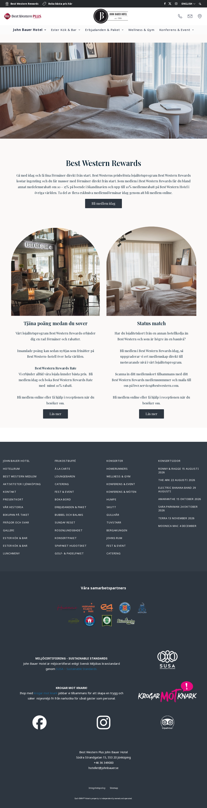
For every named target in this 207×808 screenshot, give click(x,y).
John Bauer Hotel (27, 30)
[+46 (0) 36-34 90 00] (180, 16)
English (187, 4)
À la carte (62, 468)
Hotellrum (11, 468)
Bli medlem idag (103, 203)
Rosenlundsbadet (69, 530)
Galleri (8, 530)
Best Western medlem (20, 476)
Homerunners (117, 468)
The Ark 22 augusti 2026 (176, 480)
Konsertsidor (169, 461)
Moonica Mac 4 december (177, 526)
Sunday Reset (65, 522)
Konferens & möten (121, 492)
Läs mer (55, 414)
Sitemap (114, 788)
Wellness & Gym (141, 30)
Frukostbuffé (65, 461)
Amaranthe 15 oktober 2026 (179, 499)
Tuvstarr (114, 522)
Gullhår (113, 515)
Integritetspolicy (97, 788)
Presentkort (13, 499)
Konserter (115, 461)
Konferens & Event (174, 30)
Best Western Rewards (24, 3)
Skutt (111, 507)
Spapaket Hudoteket (71, 545)
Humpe (111, 499)
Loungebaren (65, 476)
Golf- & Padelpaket (69, 553)
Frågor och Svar (16, 522)
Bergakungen (117, 530)
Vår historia (13, 507)
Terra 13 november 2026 (176, 518)
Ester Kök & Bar (64, 30)
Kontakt (9, 492)
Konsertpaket (66, 538)
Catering (62, 484)
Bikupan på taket (16, 515)
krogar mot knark (45, 693)
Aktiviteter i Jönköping (22, 484)
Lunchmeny (11, 553)
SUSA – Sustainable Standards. (76, 669)
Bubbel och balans (69, 515)
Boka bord (63, 499)
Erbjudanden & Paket (102, 30)
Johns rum (114, 538)
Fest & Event (64, 492)
